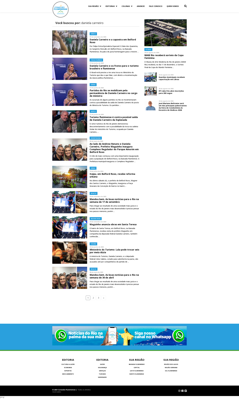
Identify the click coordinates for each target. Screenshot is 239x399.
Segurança (102, 367)
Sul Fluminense (171, 371)
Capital (137, 367)
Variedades (102, 377)
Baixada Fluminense (137, 364)
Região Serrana (171, 367)
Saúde (102, 364)
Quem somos (173, 6)
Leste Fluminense (137, 371)
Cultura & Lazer (68, 364)
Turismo (102, 374)
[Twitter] (186, 391)
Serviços (102, 371)
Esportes (68, 371)
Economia (68, 367)
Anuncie (141, 6)
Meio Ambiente (68, 374)
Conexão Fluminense (60, 9)
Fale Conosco (155, 6)
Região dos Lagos (171, 364)
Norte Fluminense (136, 374)
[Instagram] (179, 391)
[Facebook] (182, 391)
